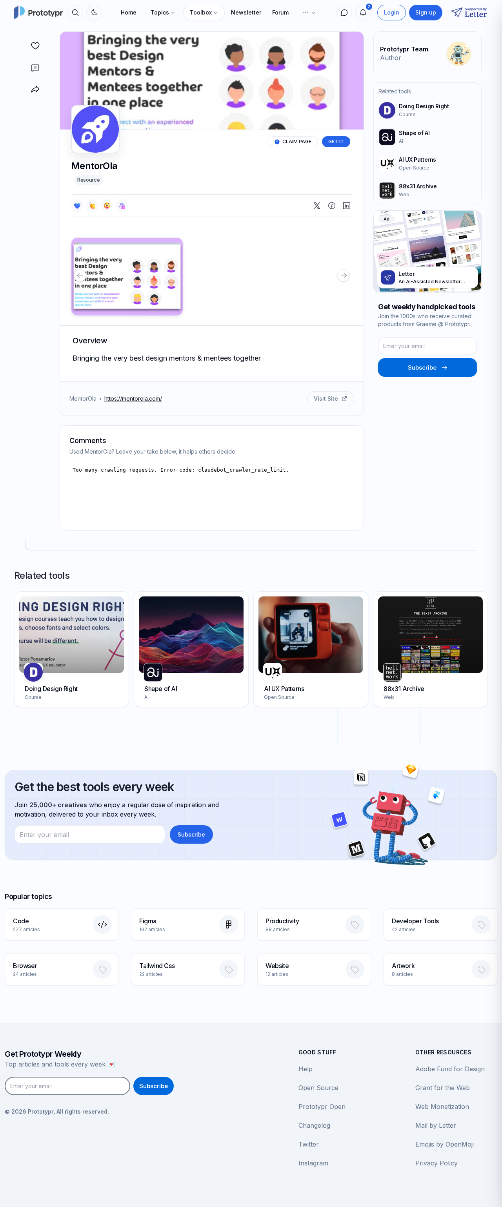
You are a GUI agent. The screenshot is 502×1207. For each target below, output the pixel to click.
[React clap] (92, 205)
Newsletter (246, 12)
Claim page (296, 141)
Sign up (425, 12)
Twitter (308, 1144)
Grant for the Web (442, 1088)
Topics (160, 12)
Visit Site (326, 398)
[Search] (75, 12)
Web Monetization (442, 1106)
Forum (280, 12)
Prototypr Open (322, 1106)
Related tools (394, 91)
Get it (336, 141)
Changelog (314, 1125)
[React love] (77, 205)
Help (305, 1069)
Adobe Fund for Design (450, 1069)
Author (390, 58)
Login (391, 12)
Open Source (318, 1088)
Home (128, 12)
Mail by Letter (435, 1125)
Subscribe (422, 367)
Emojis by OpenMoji (444, 1144)
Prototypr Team (404, 49)
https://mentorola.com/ (133, 398)
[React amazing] (122, 205)
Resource (88, 180)
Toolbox (201, 12)
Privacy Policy (436, 1163)
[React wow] (107, 205)
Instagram (313, 1163)
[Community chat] (344, 12)
